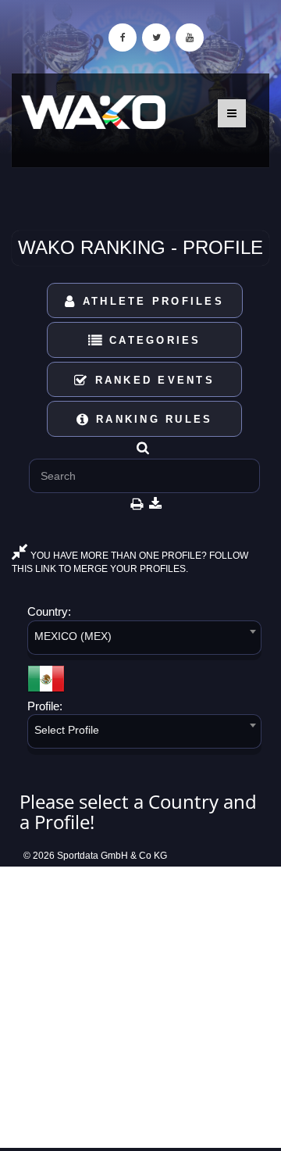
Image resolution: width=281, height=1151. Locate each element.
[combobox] (144, 640)
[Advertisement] (140, 1007)
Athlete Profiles (150, 301)
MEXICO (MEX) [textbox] (73, 636)
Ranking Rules (152, 419)
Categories (152, 340)
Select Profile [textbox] (66, 730)
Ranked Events (152, 380)
